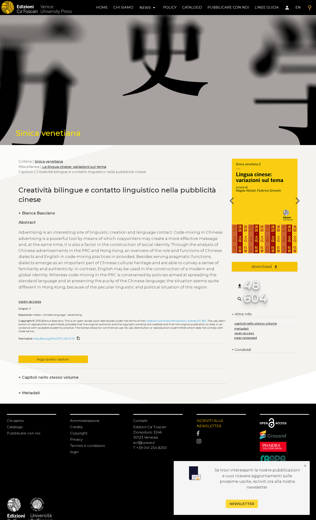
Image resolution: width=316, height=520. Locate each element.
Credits (76, 427)
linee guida (267, 7)
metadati (241, 328)
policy (170, 7)
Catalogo (15, 427)
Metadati (29, 393)
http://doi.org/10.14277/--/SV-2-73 (53, 338)
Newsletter (241, 504)
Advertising (75, 314)
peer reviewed (245, 338)
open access (30, 301)
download (264, 266)
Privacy (76, 439)
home (102, 7)
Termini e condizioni (87, 445)
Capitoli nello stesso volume (49, 377)
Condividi (241, 349)
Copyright (78, 433)
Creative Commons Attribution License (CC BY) (176, 320)
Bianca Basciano (37, 213)
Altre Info (242, 314)
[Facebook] (221, 434)
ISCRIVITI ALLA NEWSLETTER (210, 423)
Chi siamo (15, 420)
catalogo (192, 7)
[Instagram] (221, 441)
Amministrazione (84, 420)
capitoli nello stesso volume (255, 323)
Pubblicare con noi (23, 433)
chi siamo (123, 7)
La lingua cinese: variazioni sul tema (74, 166)
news (148, 7)
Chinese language (54, 314)
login (74, 452)
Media (36, 314)
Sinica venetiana (49, 161)
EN (298, 7)
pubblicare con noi (228, 7)
